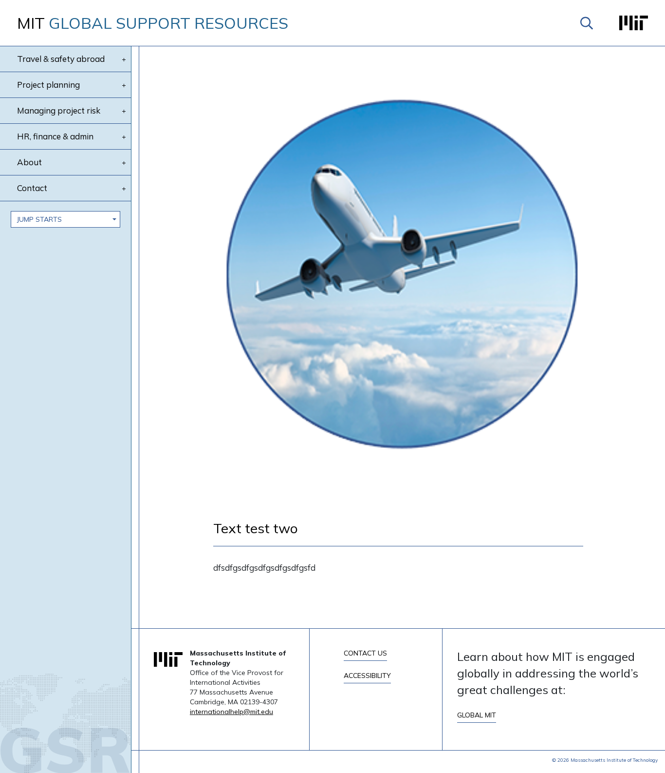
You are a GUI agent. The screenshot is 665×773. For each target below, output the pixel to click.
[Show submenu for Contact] (123, 188)
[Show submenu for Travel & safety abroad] (123, 59)
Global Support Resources (152, 23)
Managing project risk (58, 110)
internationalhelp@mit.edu (231, 711)
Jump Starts (39, 219)
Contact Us (365, 653)
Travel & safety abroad (61, 59)
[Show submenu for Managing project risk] (123, 111)
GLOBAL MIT (476, 715)
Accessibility (367, 675)
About (29, 162)
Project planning (48, 84)
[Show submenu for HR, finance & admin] (123, 137)
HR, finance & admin (55, 136)
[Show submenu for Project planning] (123, 85)
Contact (32, 188)
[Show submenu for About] (123, 162)
